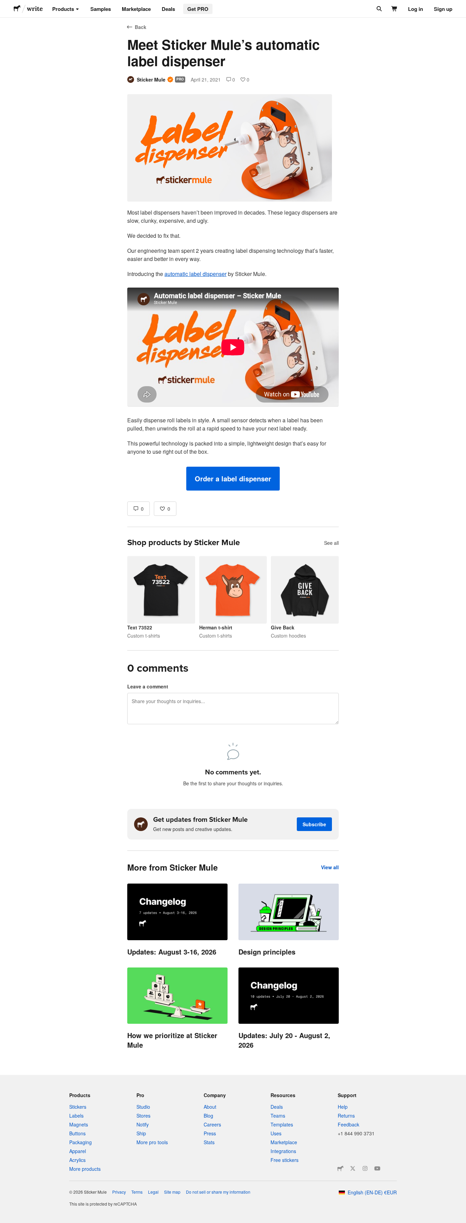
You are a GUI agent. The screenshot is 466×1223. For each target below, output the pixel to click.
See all (331, 542)
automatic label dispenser (195, 274)
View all (330, 867)
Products (63, 9)
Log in (415, 9)
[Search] (378, 9)
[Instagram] (365, 1168)
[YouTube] (377, 1168)
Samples (100, 9)
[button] (233, 479)
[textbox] (233, 349)
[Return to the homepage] (17, 9)
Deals (168, 9)
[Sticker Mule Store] (340, 1168)
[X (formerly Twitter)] (352, 1168)
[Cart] (395, 9)
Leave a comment (147, 686)
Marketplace (136, 9)
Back (140, 27)
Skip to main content (5, 5)
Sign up (443, 9)
